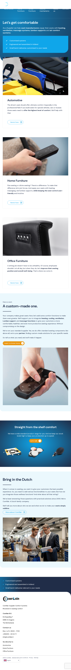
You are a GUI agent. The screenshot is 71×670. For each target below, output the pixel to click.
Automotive (8, 9)
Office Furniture (32, 10)
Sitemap (36, 657)
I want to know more (12, 343)
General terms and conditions (20, 657)
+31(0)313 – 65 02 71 (9, 634)
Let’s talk (33, 441)
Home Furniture (20, 10)
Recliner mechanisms (44, 10)
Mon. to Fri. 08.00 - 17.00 (11, 631)
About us (55, 10)
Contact (65, 9)
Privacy (31, 657)
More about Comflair (14, 512)
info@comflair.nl (8, 637)
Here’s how (14, 122)
